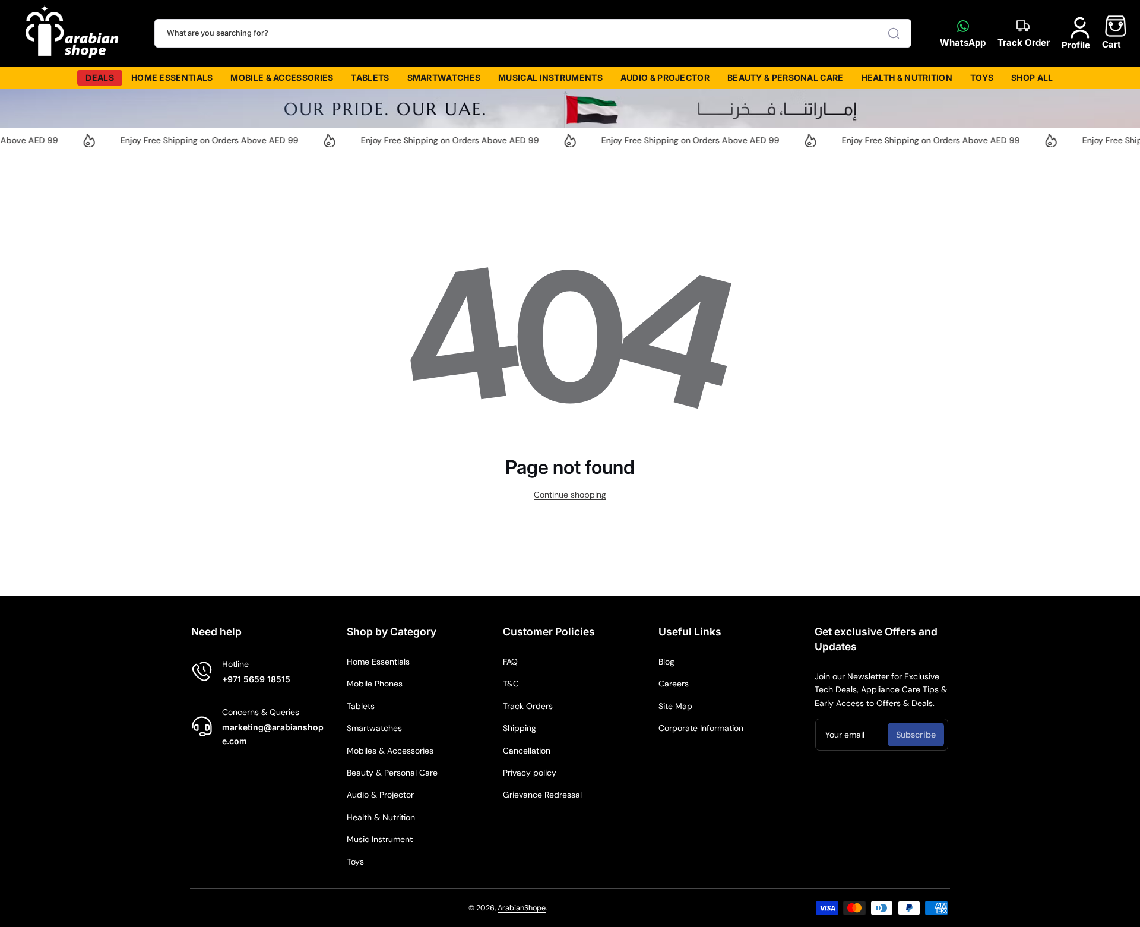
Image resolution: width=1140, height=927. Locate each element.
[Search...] (893, 33)
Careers (673, 683)
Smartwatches (374, 728)
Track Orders (528, 706)
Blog (666, 661)
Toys (355, 861)
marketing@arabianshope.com (273, 733)
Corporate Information (700, 728)
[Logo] (72, 33)
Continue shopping (570, 494)
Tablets (361, 706)
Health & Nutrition (381, 817)
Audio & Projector (380, 794)
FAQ (510, 661)
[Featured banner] (570, 108)
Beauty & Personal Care (392, 772)
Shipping (519, 728)
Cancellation (526, 750)
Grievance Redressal (542, 794)
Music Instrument (380, 839)
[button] (1111, 33)
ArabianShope (522, 908)
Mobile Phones (375, 683)
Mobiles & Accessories (390, 750)
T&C (511, 683)
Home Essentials (378, 661)
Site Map (675, 706)
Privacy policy (529, 772)
